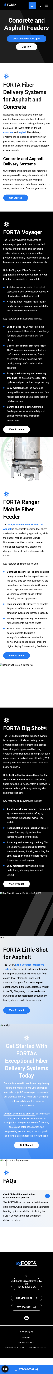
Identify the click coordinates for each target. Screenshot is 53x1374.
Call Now (26, 46)
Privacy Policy (27, 1343)
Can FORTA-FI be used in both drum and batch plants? (19, 1196)
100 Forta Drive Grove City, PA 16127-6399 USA (26, 1284)
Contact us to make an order (19, 1113)
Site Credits (26, 1332)
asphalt (22, 132)
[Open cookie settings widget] (5, 1369)
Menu (46, 5)
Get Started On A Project (26, 38)
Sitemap (26, 1337)
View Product (16, 429)
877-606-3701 (26, 1369)
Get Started (15, 197)
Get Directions (24, 1297)
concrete (8, 132)
